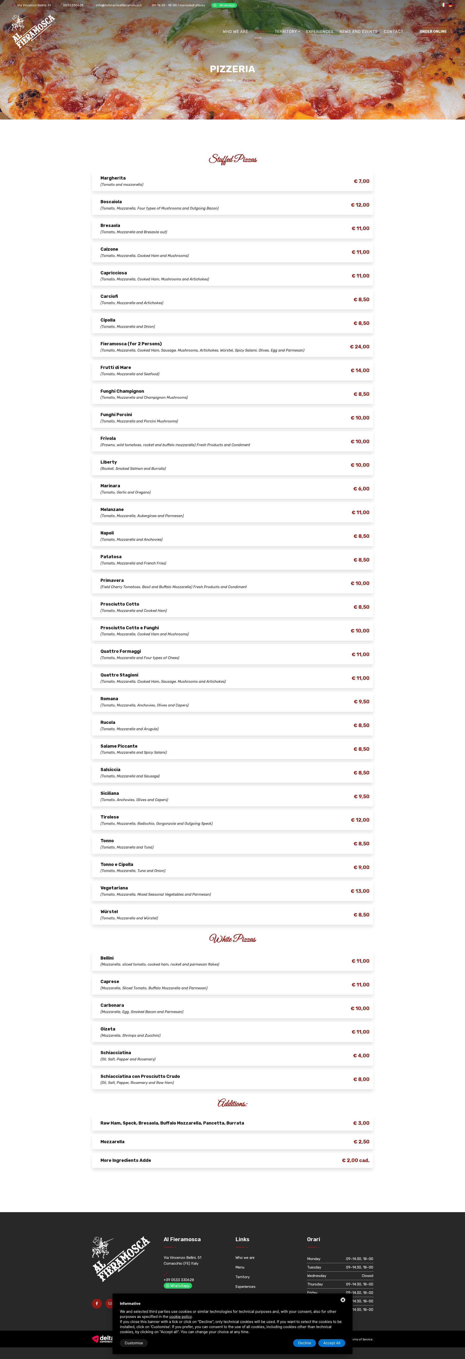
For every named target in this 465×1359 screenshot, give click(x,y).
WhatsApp (227, 5)
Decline (304, 1343)
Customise (134, 1343)
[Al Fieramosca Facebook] (97, 1303)
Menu (260, 31)
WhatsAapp (179, 1286)
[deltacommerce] (103, 1339)
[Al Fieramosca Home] (33, 31)
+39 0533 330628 (179, 1280)
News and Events (359, 31)
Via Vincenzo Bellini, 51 (33, 5)
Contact (393, 31)
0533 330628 (73, 5)
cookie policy (180, 1316)
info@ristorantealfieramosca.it (118, 5)
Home (215, 80)
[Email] (110, 1303)
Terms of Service (361, 1339)
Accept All (332, 1343)
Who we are (235, 31)
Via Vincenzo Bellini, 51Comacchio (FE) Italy (182, 1260)
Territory (286, 31)
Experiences (319, 31)
